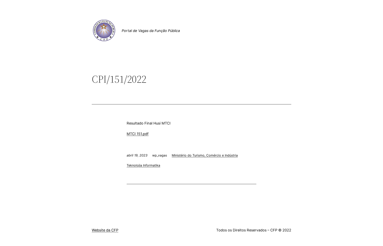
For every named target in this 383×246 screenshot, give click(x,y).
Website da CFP (105, 230)
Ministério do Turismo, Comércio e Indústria (205, 155)
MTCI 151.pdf (138, 134)
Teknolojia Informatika (143, 165)
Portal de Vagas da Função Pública (151, 31)
